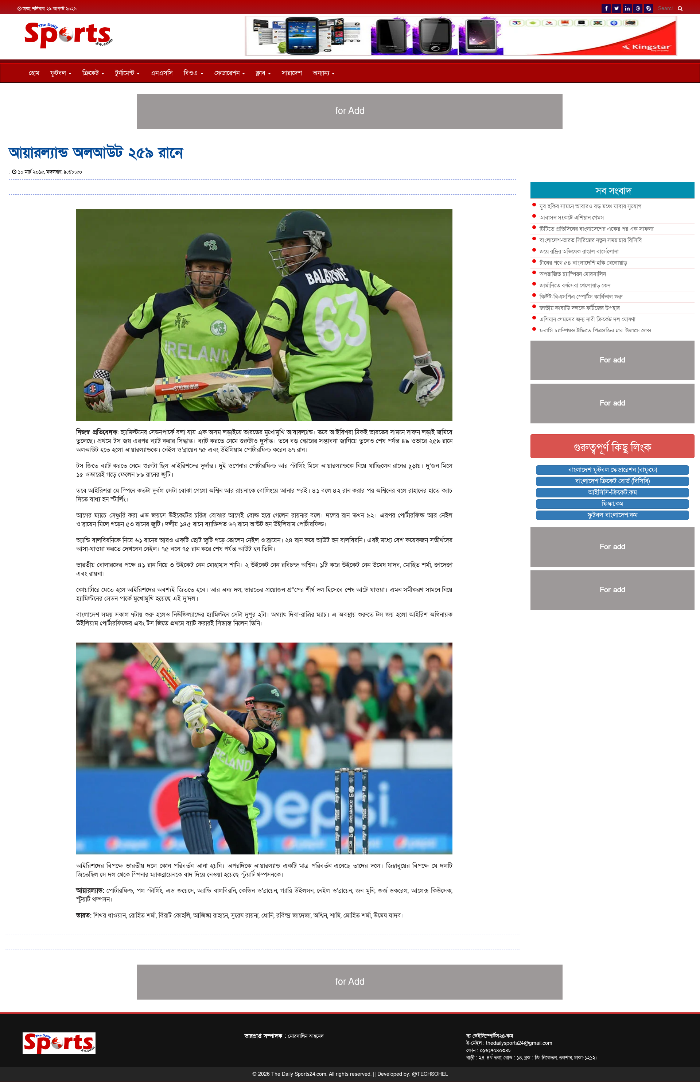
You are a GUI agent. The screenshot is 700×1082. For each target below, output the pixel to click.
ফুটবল (59, 73)
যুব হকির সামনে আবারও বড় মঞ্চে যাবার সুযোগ (590, 206)
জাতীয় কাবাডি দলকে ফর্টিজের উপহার (580, 308)
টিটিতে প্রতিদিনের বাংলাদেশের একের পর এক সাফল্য (597, 229)
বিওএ (192, 73)
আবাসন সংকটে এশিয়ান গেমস (572, 218)
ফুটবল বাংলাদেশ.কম (613, 515)
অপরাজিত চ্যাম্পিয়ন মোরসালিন (573, 274)
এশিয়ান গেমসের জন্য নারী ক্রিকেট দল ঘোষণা (587, 319)
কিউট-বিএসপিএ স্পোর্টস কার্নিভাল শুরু (581, 297)
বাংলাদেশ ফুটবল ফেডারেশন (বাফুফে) (612, 470)
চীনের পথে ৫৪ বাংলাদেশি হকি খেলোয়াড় (583, 263)
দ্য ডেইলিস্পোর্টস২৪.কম (489, 1035)
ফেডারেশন (227, 73)
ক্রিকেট (91, 73)
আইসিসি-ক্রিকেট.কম (612, 492)
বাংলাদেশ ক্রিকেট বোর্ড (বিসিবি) (612, 481)
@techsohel (430, 1074)
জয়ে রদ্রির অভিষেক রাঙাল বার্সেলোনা (579, 252)
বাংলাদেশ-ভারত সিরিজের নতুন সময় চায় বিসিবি (591, 240)
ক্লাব (261, 73)
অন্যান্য (322, 73)
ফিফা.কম (612, 504)
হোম (34, 73)
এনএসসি (162, 73)
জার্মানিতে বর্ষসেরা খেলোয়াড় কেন (575, 286)
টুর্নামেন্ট (125, 73)
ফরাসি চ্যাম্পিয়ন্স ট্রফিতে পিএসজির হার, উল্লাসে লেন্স (595, 331)
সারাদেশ (292, 73)
